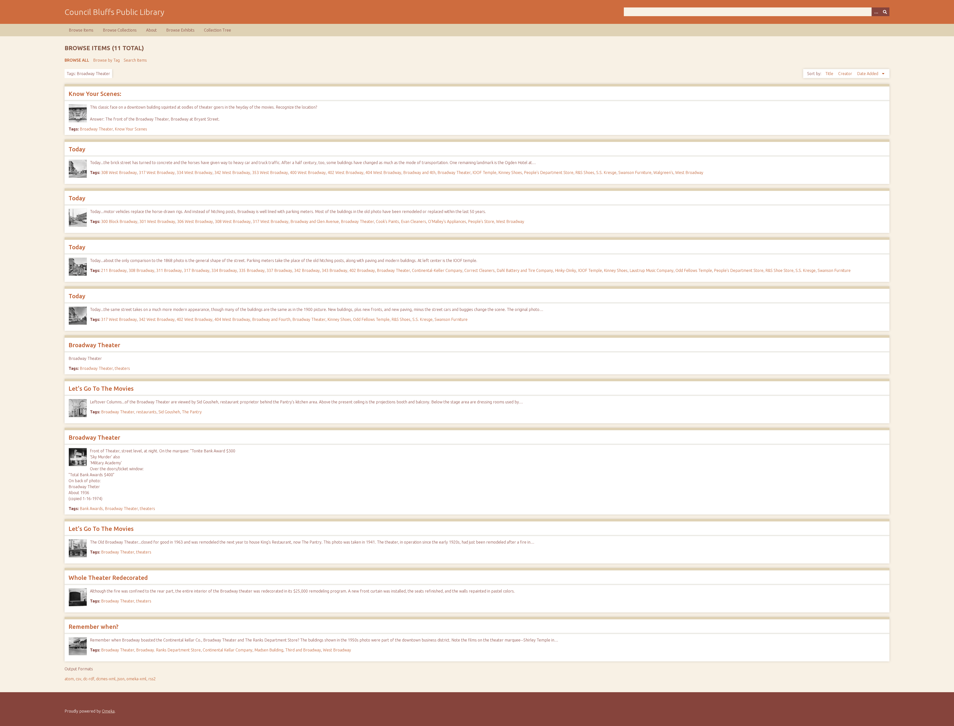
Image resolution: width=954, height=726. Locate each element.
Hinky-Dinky (565, 270)
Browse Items (81, 30)
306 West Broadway (195, 221)
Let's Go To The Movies (101, 388)
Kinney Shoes (510, 172)
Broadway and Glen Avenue (314, 221)
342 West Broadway (232, 172)
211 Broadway (114, 270)
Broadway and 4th (419, 172)
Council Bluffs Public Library (114, 11)
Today (77, 149)
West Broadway (689, 172)
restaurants (146, 412)
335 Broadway (252, 270)
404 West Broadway (383, 172)
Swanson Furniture (634, 172)
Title (829, 73)
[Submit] (884, 11)
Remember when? (94, 626)
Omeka (108, 711)
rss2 (152, 679)
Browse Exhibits (180, 30)
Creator (845, 73)
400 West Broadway (308, 172)
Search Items (135, 60)
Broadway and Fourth (271, 319)
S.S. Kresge (606, 172)
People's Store (481, 221)
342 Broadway (307, 270)
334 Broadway (224, 270)
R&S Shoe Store (779, 270)
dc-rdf (88, 679)
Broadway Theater (96, 129)
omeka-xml (136, 679)
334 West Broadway (194, 172)
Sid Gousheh (169, 412)
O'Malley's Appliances (447, 221)
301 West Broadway (157, 221)
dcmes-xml (106, 679)
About (151, 30)
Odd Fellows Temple (694, 270)
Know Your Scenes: (95, 93)
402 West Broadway (345, 172)
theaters (122, 368)
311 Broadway (169, 270)
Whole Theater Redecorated (108, 577)
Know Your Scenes (131, 129)
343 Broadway (334, 270)
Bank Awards (91, 508)
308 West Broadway (119, 172)
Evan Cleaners (413, 221)
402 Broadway (362, 270)
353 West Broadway (270, 172)
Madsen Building (268, 650)
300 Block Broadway (119, 221)
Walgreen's (663, 172)
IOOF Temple (484, 172)
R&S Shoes (584, 172)
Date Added (868, 73)
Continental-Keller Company (437, 270)
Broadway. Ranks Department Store (168, 650)
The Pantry (192, 412)
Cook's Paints (387, 221)
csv (78, 679)
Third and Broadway (303, 650)
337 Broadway (279, 270)
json (121, 679)
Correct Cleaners (479, 270)
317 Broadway (196, 270)
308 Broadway (141, 270)
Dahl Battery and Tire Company (525, 270)
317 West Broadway (157, 172)
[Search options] (876, 11)
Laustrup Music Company (652, 270)
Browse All (77, 60)
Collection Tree (217, 30)
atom (69, 679)
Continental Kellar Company (227, 650)
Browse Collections (120, 30)
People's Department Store (548, 172)
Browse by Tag (106, 60)
